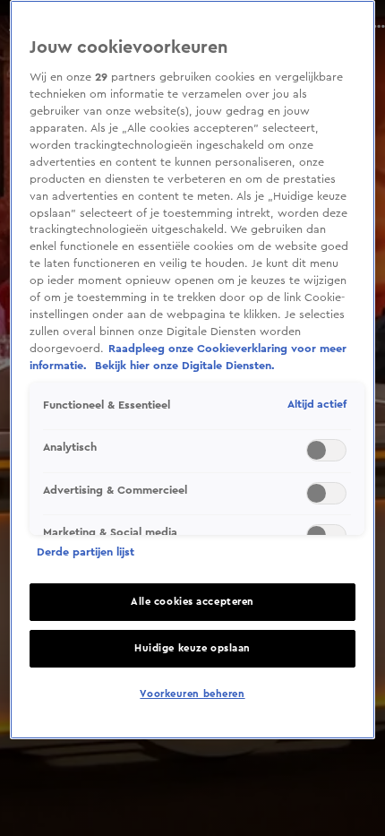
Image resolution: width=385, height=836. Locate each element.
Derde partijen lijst (85, 552)
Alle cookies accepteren (192, 602)
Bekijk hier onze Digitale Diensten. (185, 365)
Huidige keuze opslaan (192, 648)
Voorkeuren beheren (192, 694)
